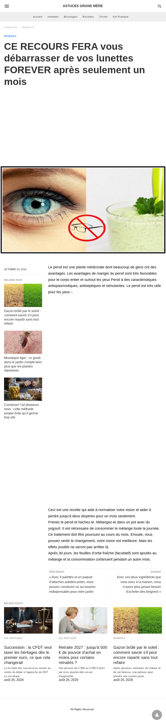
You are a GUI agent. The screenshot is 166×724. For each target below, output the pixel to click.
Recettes (88, 16)
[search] (159, 6)
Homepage (10, 27)
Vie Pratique (121, 16)
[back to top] (157, 715)
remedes (53, 16)
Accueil (38, 16)
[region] (83, 122)
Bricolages (71, 16)
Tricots (103, 16)
